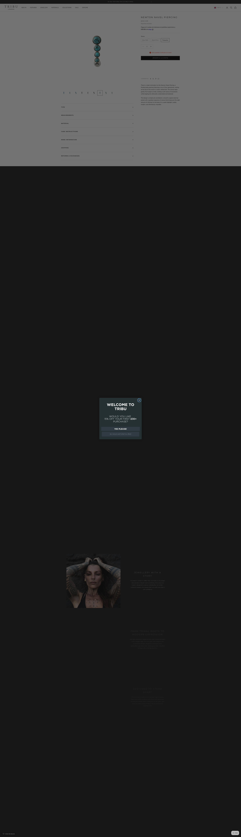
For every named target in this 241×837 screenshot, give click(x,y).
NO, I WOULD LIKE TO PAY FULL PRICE (120, 434)
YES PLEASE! (120, 429)
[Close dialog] (139, 400)
